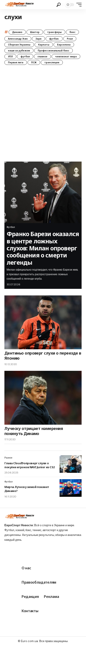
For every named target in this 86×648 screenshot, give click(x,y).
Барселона (64, 44)
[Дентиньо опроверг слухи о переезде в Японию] (43, 322)
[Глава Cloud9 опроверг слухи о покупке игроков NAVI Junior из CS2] (71, 464)
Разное (8, 457)
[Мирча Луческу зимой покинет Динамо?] (71, 488)
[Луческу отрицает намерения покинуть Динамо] (43, 398)
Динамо (17, 32)
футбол (25, 56)
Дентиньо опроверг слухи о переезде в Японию (42, 355)
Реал (70, 38)
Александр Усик (18, 38)
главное (42, 56)
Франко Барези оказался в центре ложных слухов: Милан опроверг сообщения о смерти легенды (43, 248)
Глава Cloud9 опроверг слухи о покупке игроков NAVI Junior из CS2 (29, 465)
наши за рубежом (19, 50)
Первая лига (15, 62)
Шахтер (34, 32)
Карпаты (43, 44)
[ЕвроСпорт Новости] (19, 4)
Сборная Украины (19, 44)
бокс (72, 32)
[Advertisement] (43, 116)
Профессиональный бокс (53, 50)
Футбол (11, 227)
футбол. (54, 38)
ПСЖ (34, 62)
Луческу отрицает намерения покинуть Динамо (33, 431)
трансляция (51, 62)
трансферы (54, 32)
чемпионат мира (66, 56)
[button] (58, 5)
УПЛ (10, 56)
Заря (38, 38)
